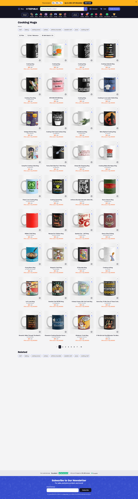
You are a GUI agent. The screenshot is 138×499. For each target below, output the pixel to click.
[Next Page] (81, 346)
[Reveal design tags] (40, 60)
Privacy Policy (65, 494)
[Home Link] (32, 9)
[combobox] (62, 9)
